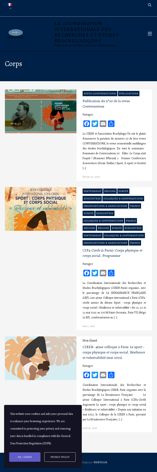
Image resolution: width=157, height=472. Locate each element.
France (135, 206)
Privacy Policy (60, 457)
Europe (123, 191)
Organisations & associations (105, 206)
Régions (110, 191)
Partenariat (93, 191)
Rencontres (92, 198)
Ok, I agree (25, 457)
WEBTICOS (100, 462)
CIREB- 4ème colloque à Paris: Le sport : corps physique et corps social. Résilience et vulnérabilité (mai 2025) (114, 352)
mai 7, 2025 (89, 326)
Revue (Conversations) (100, 93)
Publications (128, 93)
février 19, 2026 (91, 176)
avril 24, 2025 (90, 428)
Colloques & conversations (123, 198)
